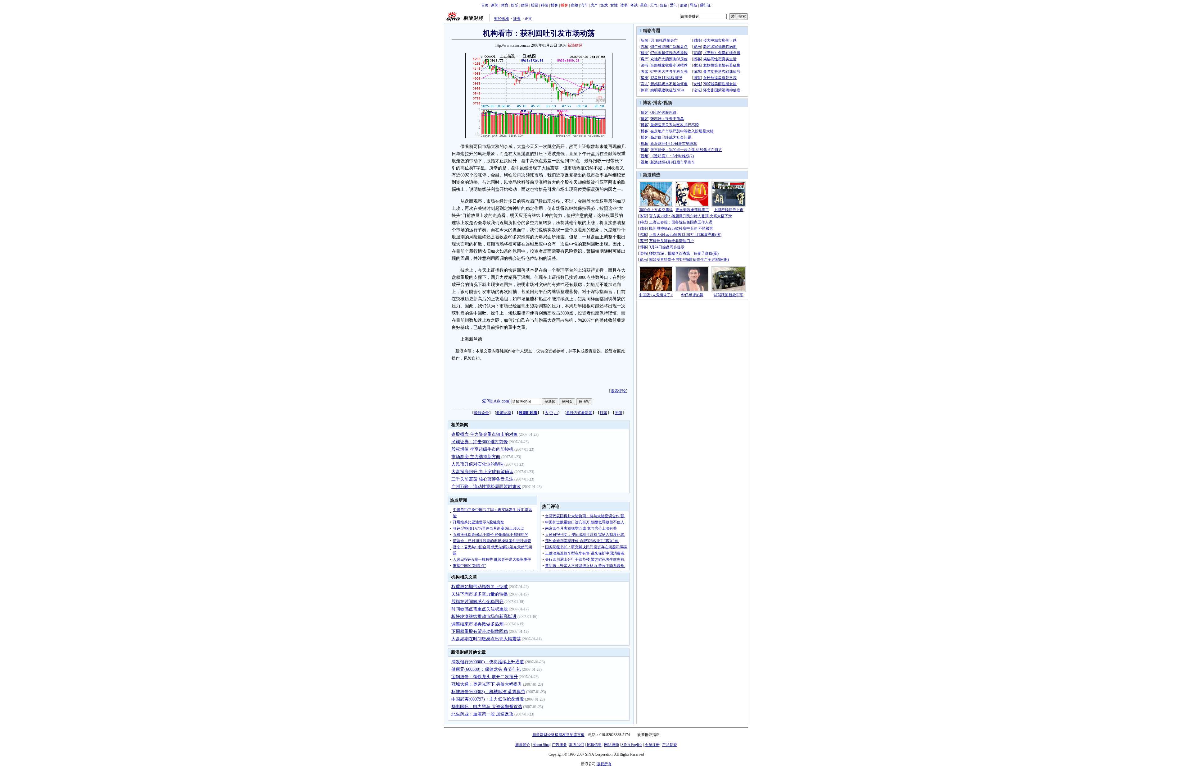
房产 (594, 5)
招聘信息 (594, 745)
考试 (634, 5)
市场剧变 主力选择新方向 (475, 456)
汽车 (584, 5)
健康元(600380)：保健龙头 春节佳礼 (486, 669)
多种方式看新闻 (579, 413)
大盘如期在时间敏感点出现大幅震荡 (486, 639)
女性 (614, 5)
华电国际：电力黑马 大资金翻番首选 (486, 706)
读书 (624, 5)
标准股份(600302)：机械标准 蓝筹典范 (488, 691)
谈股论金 (481, 413)
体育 (504, 5)
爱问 (673, 5)
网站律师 (611, 745)
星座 (644, 5)
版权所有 (604, 764)
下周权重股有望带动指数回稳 (479, 631)
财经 (524, 5)
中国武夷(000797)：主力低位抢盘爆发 (487, 699)
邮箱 (683, 5)
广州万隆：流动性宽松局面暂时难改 (486, 486)
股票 (534, 5)
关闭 (618, 413)
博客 (554, 5)
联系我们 (576, 745)
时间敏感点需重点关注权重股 (479, 609)
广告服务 (559, 745)
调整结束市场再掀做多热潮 (477, 624)
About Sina (541, 745)
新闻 (495, 5)
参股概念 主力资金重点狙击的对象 (484, 434)
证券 (517, 18)
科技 (544, 5)
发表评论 (618, 391)
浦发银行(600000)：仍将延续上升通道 (487, 662)
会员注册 (652, 745)
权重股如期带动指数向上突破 (479, 586)
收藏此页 (503, 413)
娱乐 (514, 5)
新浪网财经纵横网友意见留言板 (558, 735)
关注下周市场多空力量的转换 (479, 594)
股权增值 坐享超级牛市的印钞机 (482, 449)
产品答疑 (669, 745)
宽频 (574, 5)
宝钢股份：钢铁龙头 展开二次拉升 (484, 676)
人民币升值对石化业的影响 (477, 464)
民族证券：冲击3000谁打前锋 (479, 441)
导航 (693, 5)
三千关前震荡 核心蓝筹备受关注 (482, 479)
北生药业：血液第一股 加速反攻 (482, 714)
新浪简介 (522, 745)
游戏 (604, 5)
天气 (653, 5)
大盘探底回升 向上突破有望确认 (482, 471)
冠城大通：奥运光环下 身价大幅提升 (486, 684)
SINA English (631, 745)
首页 (485, 5)
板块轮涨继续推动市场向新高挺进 (484, 616)
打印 (603, 413)
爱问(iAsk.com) (496, 401)
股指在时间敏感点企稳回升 (477, 601)
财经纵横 (501, 18)
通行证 (705, 5)
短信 (663, 5)
